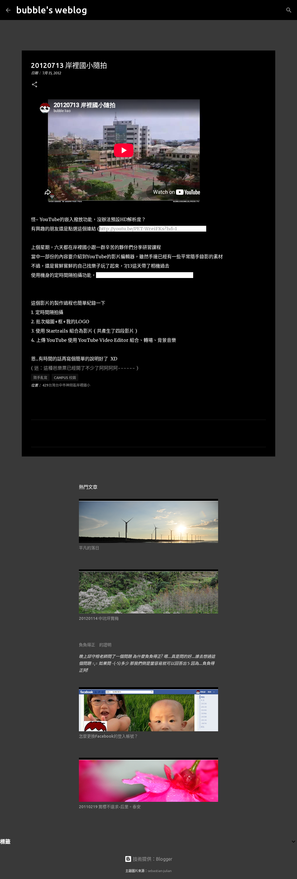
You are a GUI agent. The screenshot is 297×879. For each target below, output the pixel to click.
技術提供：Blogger (152, 859)
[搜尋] (288, 10)
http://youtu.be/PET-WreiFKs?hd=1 (138, 229)
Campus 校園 (65, 378)
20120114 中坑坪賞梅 (99, 618)
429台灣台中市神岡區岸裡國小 (66, 385)
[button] (34, 85)
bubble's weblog (51, 10)
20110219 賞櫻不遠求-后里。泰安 (110, 806)
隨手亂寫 (40, 378)
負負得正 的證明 (95, 644)
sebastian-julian (160, 871)
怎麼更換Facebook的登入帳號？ (108, 736)
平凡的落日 (89, 548)
